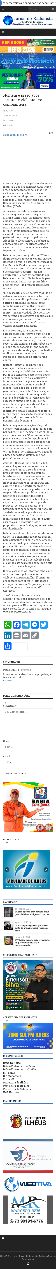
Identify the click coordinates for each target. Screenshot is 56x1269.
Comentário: (9, 705)
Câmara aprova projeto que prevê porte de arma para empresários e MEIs (32, 928)
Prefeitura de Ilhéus (15, 1082)
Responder (8, 680)
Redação (9, 125)
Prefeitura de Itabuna (16, 1085)
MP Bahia (9, 1072)
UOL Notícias (11, 1092)
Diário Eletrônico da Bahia (19, 1066)
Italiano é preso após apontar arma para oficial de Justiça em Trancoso (32, 913)
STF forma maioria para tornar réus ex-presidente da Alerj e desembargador (32, 942)
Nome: (7, 741)
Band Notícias (12, 1062)
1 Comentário (12, 115)
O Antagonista (12, 1076)
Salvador (10, 120)
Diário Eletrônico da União (19, 1069)
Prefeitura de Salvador (17, 1089)
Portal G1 (8, 1079)
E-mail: (7, 756)
